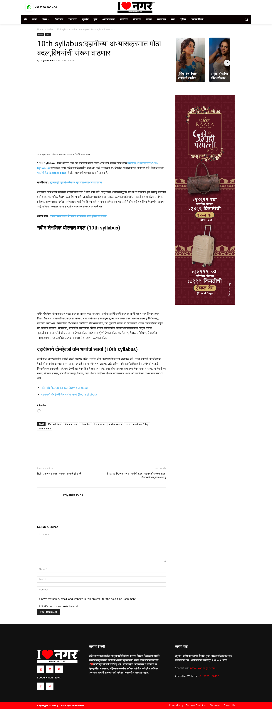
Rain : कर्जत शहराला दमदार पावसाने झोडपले (59, 473)
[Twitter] (49, 68)
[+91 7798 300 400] (29, 7)
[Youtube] (59, 669)
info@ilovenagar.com (202, 668)
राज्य (48, 34)
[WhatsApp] (58, 68)
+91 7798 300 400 (46, 7)
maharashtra (115, 424)
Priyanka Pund (48, 60)
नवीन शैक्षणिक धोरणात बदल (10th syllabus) (64, 388)
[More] (66, 68)
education (85, 424)
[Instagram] (40, 669)
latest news (99, 424)
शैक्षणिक (50, 29)
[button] (246, 19)
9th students (71, 424)
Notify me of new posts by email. (60, 606)
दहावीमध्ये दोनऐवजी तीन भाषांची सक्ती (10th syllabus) (69, 394)
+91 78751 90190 (208, 676)
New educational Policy (137, 424)
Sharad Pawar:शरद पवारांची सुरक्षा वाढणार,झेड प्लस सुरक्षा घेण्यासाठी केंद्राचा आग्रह (136, 475)
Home (40, 29)
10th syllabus (54, 424)
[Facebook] (41, 68)
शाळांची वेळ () (52, 173)
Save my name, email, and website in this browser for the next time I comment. (88, 598)
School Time (45, 428)
